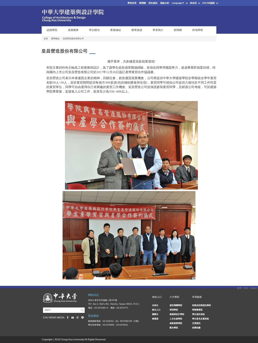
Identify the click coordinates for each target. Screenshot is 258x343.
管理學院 (174, 310)
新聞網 (142, 3)
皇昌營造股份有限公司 (73, 38)
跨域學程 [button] (197, 30)
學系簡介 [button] (158, 30)
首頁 (46, 38)
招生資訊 (153, 3)
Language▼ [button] (178, 3)
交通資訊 (196, 323)
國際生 (155, 314)
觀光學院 (174, 327)
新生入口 (156, 310)
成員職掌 (73, 30)
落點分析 (164, 3)
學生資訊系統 (198, 314)
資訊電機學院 (176, 305)
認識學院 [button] (52, 30)
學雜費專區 (197, 310)
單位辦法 (94, 30)
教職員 (155, 318)
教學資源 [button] (136, 30)
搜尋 (82, 310)
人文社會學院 (176, 318)
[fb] (68, 317)
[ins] (77, 317)
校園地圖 (196, 327)
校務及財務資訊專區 (201, 305)
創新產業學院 (176, 323)
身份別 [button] (193, 3)
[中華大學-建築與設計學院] (73, 15)
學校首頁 (132, 3)
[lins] (82, 317)
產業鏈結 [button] (115, 30)
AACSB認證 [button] (208, 3)
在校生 (155, 305)
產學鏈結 (55, 38)
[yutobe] (72, 317)
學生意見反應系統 (200, 318)
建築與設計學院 (177, 314)
